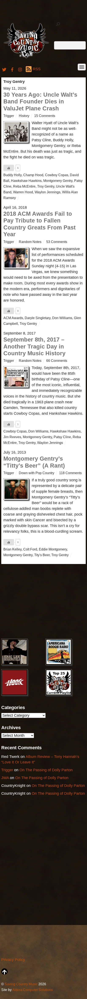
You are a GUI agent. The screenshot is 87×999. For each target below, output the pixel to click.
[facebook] (12, 69)
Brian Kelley (12, 549)
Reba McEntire (24, 186)
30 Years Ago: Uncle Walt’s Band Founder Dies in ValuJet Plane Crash (40, 102)
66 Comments (56, 360)
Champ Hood (33, 175)
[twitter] (4, 69)
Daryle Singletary (37, 318)
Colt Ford (30, 549)
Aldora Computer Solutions (32, 990)
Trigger (8, 116)
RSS (37, 69)
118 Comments (70, 473)
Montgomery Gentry (57, 181)
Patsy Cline (62, 437)
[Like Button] (8, 168)
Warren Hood (23, 192)
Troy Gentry (45, 186)
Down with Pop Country (36, 473)
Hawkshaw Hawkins (26, 181)
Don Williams (62, 318)
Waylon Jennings (47, 192)
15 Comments (44, 116)
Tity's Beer (42, 555)
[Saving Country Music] (26, 58)
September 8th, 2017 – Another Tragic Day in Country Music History (34, 346)
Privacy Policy (13, 960)
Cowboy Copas (56, 175)
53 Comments (56, 242)
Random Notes (30, 242)
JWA (5, 778)
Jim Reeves (12, 437)
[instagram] (20, 69)
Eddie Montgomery (53, 549)
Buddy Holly (12, 175)
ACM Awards (13, 318)
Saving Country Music (21, 984)
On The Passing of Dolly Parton (46, 770)
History (24, 116)
